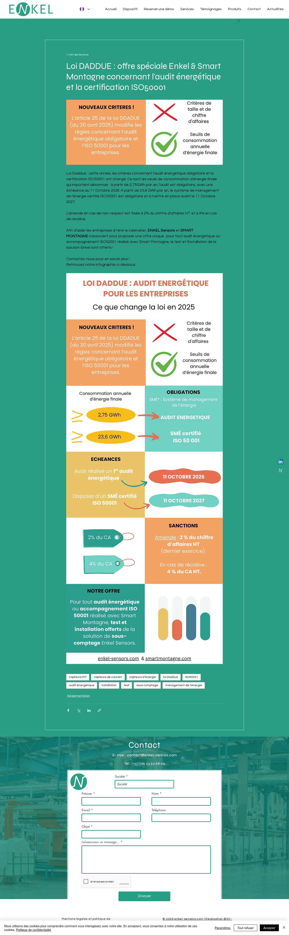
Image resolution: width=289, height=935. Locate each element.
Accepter (269, 928)
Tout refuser (245, 928)
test (126, 685)
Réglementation (78, 695)
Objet (86, 826)
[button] (239, 20)
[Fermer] (283, 928)
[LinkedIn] (280, 461)
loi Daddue (170, 677)
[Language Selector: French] (83, 9)
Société (120, 776)
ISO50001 (191, 677)
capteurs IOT (78, 677)
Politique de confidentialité (33, 930)
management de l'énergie (183, 685)
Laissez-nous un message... (101, 842)
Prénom (87, 793)
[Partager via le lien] (99, 710)
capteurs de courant (108, 677)
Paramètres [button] (222, 928)
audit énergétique (81, 685)
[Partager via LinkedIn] (89, 710)
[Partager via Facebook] (68, 710)
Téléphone (159, 810)
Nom (155, 793)
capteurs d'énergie (142, 677)
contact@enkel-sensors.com (152, 755)
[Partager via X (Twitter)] (79, 710)
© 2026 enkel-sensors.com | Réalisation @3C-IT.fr (197, 920)
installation (109, 685)
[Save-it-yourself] (280, 470)
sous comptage (147, 685)
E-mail (86, 810)
